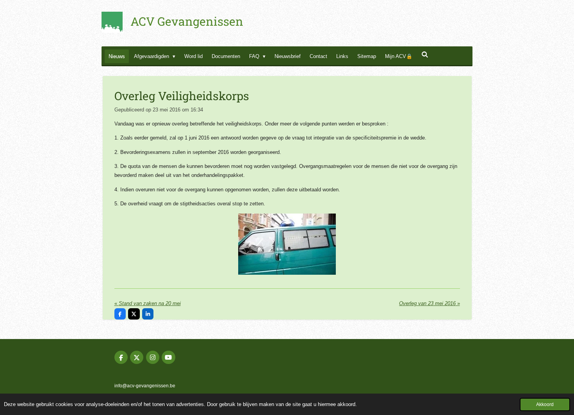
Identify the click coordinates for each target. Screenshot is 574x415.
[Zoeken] (424, 54)
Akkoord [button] (545, 404)
